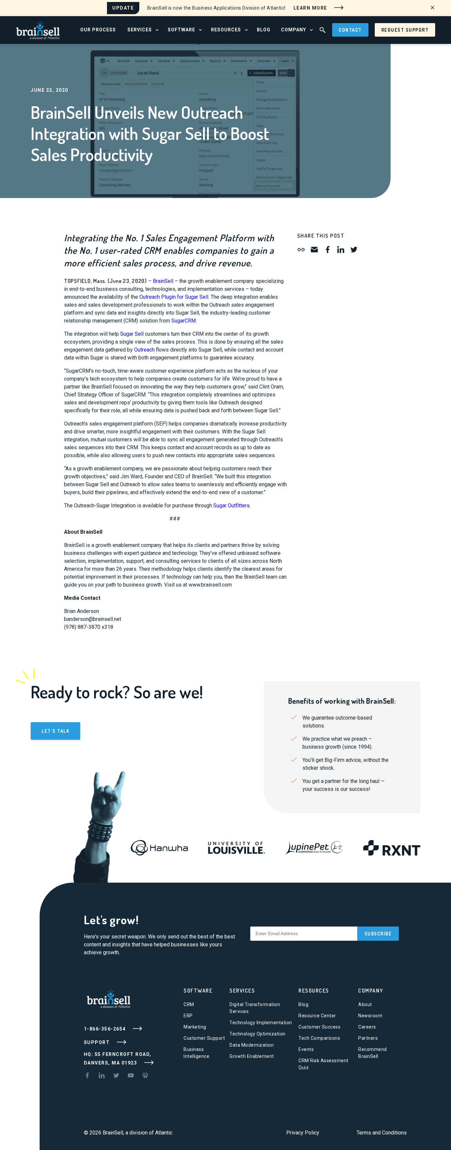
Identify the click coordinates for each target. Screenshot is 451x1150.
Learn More (311, 7)
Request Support (405, 30)
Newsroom (370, 1015)
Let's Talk (55, 731)
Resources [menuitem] (226, 29)
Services (242, 990)
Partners (368, 1038)
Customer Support (204, 1038)
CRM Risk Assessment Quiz (323, 1064)
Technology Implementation (260, 1022)
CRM (189, 1004)
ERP (188, 1015)
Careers (367, 1027)
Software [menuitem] (181, 29)
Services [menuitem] (139, 29)
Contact (350, 30)
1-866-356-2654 (105, 1028)
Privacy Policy (302, 1133)
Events (306, 1049)
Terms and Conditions (382, 1133)
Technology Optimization (257, 1033)
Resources (313, 990)
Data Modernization (251, 1045)
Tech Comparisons (319, 1038)
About (365, 1004)
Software (198, 990)
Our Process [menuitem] (98, 29)
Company (370, 990)
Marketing (195, 1027)
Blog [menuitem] (263, 29)
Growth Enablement (251, 1056)
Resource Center (317, 1015)
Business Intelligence (196, 1053)
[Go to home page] (38, 29)
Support (97, 1042)
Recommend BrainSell (372, 1053)
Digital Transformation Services (254, 1008)
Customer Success (319, 1027)
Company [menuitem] (293, 29)
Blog (303, 1004)
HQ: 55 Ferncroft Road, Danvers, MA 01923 (118, 1058)
